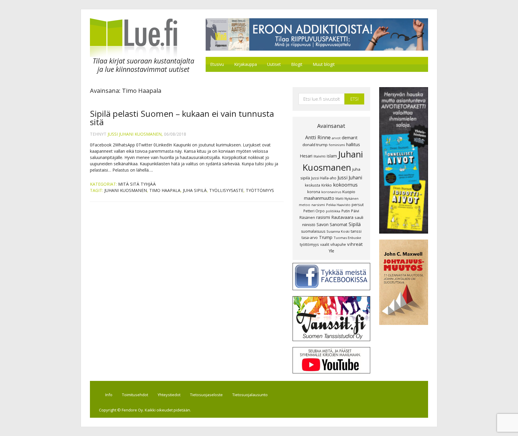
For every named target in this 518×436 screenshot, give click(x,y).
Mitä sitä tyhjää (137, 184)
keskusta (312, 185)
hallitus (353, 144)
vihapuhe (338, 244)
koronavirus (331, 192)
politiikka (333, 211)
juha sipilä (195, 190)
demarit (350, 137)
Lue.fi (140, 37)
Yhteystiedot (169, 394)
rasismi (323, 217)
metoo (304, 204)
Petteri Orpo (314, 210)
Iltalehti (320, 156)
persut (358, 204)
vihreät (355, 244)
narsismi (318, 204)
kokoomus (345, 184)
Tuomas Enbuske (347, 237)
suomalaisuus (313, 231)
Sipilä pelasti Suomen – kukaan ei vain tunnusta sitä (182, 118)
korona (313, 191)
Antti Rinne (318, 137)
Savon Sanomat (332, 224)
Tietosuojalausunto (250, 394)
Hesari (306, 156)
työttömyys (260, 190)
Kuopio (348, 191)
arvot (336, 138)
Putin (345, 210)
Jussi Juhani (350, 177)
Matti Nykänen (347, 198)
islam (332, 156)
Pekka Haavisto (338, 204)
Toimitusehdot (135, 394)
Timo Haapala (164, 190)
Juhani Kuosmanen (125, 190)
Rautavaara (342, 217)
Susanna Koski (338, 231)
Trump (325, 237)
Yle (331, 251)
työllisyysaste (226, 190)
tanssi (356, 231)
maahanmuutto (319, 198)
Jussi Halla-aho (323, 177)
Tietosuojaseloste (206, 394)
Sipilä (355, 224)
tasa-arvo (310, 237)
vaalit (324, 244)
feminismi (337, 145)
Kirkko (326, 185)
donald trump (315, 144)
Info (108, 394)
